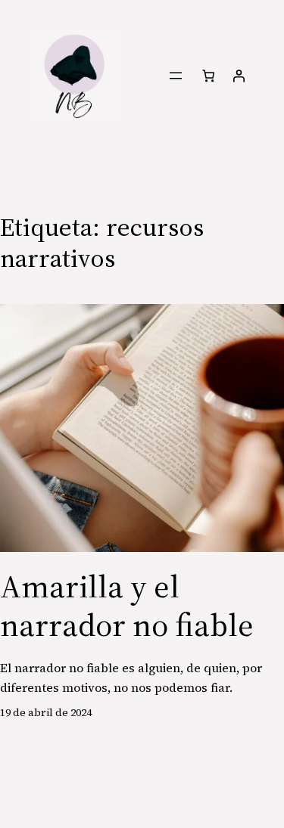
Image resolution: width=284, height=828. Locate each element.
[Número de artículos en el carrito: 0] (207, 75)
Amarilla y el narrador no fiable (127, 605)
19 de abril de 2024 (46, 712)
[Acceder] (238, 75)
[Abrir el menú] (176, 76)
